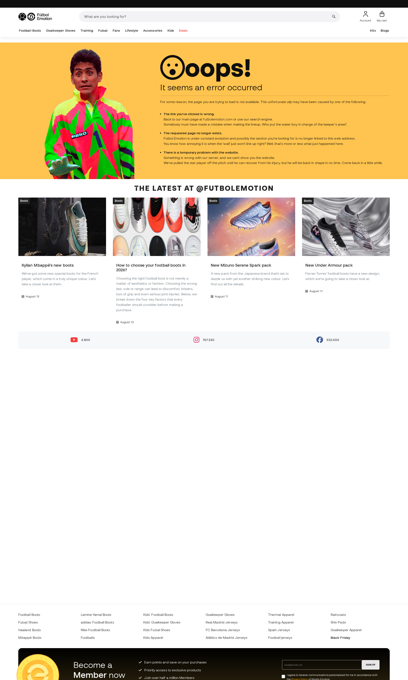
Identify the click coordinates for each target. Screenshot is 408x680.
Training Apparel (280, 622)
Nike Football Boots (95, 630)
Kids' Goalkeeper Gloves (161, 622)
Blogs (385, 30)
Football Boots (30, 30)
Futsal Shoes (28, 622)
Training (87, 30)
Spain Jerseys (279, 630)
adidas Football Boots (97, 622)
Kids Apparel (153, 637)
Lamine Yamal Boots (96, 614)
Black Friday (340, 637)
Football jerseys (280, 637)
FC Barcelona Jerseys (223, 630)
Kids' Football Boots (158, 614)
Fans (116, 30)
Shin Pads (338, 622)
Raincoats (338, 614)
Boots (24, 200)
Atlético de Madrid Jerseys (226, 637)
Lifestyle (131, 30)
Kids (170, 30)
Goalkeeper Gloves (60, 30)
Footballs (88, 637)
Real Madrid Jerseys (222, 622)
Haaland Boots (29, 630)
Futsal (103, 30)
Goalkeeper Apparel (346, 630)
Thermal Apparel (281, 614)
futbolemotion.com (217, 119)
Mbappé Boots (29, 637)
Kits (373, 30)
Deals (183, 30)
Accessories (152, 30)
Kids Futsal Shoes (156, 630)
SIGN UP (370, 664)
